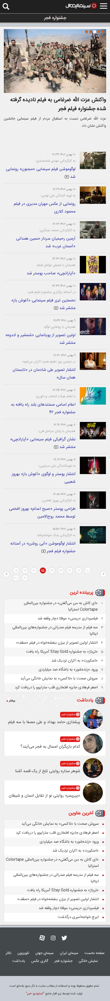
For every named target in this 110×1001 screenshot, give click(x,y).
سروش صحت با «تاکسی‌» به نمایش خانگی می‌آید (59, 678)
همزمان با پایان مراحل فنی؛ (56, 431)
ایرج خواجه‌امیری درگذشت (78, 917)
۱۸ (16, 571)
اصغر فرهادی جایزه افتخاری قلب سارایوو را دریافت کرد (56, 687)
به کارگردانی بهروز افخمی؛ (58, 500)
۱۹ (25, 578)
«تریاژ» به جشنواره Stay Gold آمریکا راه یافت (62, 652)
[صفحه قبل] (103, 574)
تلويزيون (23, 953)
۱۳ (60, 571)
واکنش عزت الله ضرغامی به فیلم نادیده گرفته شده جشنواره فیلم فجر (58, 104)
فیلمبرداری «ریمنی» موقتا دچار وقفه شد (68, 618)
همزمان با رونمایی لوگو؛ (59, 327)
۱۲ (69, 571)
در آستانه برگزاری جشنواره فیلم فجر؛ (51, 292)
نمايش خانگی (88, 961)
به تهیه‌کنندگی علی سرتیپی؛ (56, 466)
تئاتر (8, 953)
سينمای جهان (44, 953)
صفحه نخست (94, 953)
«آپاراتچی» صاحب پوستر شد (51, 273)
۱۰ (87, 571)
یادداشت (85, 700)
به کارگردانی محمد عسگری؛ (57, 230)
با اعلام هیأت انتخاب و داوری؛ (55, 396)
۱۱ (79, 571)
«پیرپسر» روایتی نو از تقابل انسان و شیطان (44, 795)
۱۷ (25, 571)
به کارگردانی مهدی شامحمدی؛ (55, 161)
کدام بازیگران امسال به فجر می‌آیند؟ (50, 746)
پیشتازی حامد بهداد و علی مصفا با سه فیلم (44, 722)
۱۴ (51, 571)
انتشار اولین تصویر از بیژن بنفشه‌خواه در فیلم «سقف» (57, 643)
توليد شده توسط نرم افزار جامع (54, 993)
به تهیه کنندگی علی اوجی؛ (57, 195)
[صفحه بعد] (6, 574)
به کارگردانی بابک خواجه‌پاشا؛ (56, 535)
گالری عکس (39, 961)
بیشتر (12, 701)
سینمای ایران (69, 953)
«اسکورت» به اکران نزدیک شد (74, 660)
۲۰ (16, 578)
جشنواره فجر (68, 714)
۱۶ (33, 571)
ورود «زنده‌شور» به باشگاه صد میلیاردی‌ (68, 669)
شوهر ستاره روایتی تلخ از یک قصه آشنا (47, 771)
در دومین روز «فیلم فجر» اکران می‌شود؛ (48, 361)
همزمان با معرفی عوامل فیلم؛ (55, 265)
